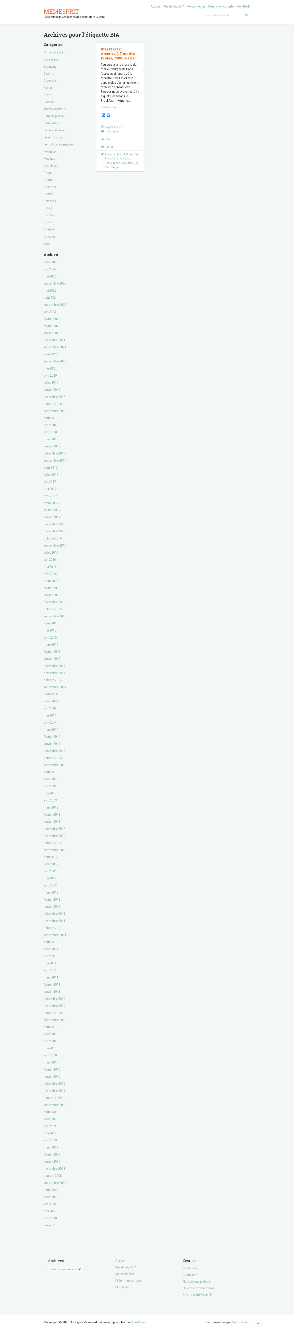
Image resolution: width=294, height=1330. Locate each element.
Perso (48, 172)
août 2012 (50, 857)
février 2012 (52, 899)
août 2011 (50, 942)
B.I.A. (129, 154)
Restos (48, 194)
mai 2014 (50, 715)
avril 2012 (50, 885)
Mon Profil (243, 6)
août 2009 (50, 1112)
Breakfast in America (117, 158)
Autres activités (54, 52)
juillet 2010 (51, 1034)
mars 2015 (51, 644)
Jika (107, 139)
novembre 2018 (54, 396)
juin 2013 (50, 786)
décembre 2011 (54, 913)
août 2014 (50, 694)
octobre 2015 (53, 609)
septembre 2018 (55, 411)
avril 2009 (50, 1140)
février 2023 (52, 319)
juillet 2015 (51, 623)
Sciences (50, 201)
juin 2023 (50, 312)
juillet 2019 (51, 382)
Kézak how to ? (173, 6)
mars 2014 (51, 729)
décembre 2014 (54, 666)
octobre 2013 (53, 758)
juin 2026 (50, 269)
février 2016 (52, 588)
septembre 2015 (55, 616)
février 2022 (52, 326)
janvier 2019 (52, 389)
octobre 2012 (53, 843)
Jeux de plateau (54, 116)
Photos (48, 180)
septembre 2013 (55, 765)
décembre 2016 (54, 524)
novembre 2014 (54, 673)
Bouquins (50, 66)
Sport (47, 222)
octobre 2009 (53, 1098)
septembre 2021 (55, 347)
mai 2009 (50, 1133)
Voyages (50, 236)
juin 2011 (50, 956)
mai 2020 (50, 368)
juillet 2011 (51, 949)
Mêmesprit (61, 11)
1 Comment (112, 131)
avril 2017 (50, 496)
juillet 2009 (51, 1119)
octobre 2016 (53, 538)
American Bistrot (115, 154)
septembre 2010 (55, 1020)
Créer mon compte (221, 6)
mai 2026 (50, 276)
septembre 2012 (55, 850)
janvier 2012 (52, 906)
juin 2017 (50, 481)
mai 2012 (50, 878)
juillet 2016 (51, 552)
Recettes (50, 187)
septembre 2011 (55, 935)
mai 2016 (50, 566)
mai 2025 (50, 290)
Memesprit (51, 151)
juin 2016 (50, 559)
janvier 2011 (52, 991)
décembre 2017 (54, 453)
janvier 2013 (52, 821)
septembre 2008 (55, 1183)
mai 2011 (50, 963)
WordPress (138, 1322)
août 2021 (50, 354)
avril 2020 (50, 375)
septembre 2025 (55, 283)
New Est (133, 163)
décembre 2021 (54, 340)
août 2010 (50, 1027)
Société (49, 215)
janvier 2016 (52, 595)
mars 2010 (51, 1062)
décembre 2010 (54, 998)
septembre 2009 (55, 1105)
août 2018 (50, 418)
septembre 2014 (55, 687)
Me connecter (196, 6)
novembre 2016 (54, 531)
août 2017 (50, 467)
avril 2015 (50, 637)
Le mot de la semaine (58, 144)
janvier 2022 (52, 333)
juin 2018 (50, 425)
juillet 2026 (51, 262)
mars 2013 (51, 807)
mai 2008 (50, 1211)
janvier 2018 (52, 446)
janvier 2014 (52, 743)
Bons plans (51, 59)
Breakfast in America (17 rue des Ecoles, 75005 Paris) (118, 53)
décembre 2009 (54, 1083)
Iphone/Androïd (54, 109)
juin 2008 (50, 1204)
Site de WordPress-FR (197, 1295)
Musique (49, 158)
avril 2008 (50, 1218)
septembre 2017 (55, 460)
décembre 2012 (54, 828)
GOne (47, 95)
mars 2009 (51, 1147)
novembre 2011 (54, 921)
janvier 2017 (52, 517)
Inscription (190, 1268)
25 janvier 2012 (114, 127)
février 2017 (52, 510)
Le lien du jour (53, 137)
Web (47, 243)
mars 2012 (51, 892)
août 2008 (50, 1190)
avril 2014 (50, 722)
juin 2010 (50, 1041)
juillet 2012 (51, 864)
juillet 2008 (51, 1197)
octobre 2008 (53, 1175)
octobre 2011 (53, 928)
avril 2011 (50, 970)
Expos (48, 87)
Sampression (241, 1322)
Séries (48, 208)
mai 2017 (50, 489)
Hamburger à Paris (116, 163)
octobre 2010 (53, 1013)
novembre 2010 (54, 1005)
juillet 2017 (51, 474)
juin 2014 (50, 708)
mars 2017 (51, 503)
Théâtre (49, 229)
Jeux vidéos (52, 123)
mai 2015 (50, 630)
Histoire (49, 102)
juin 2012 (50, 871)
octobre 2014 (53, 680)
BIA (136, 154)
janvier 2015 (52, 658)
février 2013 (52, 814)
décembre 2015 (54, 602)
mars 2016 (51, 581)
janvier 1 (49, 1225)
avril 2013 (50, 800)
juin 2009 (50, 1126)
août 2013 (50, 772)
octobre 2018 (53, 404)
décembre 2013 (54, 751)
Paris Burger (112, 167)
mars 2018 (51, 439)
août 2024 (50, 297)
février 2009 (52, 1154)
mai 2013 (50, 793)
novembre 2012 (54, 836)
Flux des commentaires (198, 1288)
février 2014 (52, 736)
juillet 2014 (51, 701)
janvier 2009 (52, 1161)
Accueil (156, 6)
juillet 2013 (51, 779)
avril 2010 (50, 1055)
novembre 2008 (54, 1168)
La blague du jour (55, 130)
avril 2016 (50, 574)
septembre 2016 (55, 545)
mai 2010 (50, 1048)
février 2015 (52, 651)
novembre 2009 (54, 1090)
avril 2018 (50, 432)
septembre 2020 (55, 361)
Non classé (51, 165)
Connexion (190, 1275)
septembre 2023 (55, 304)
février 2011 (52, 984)
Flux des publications (197, 1281)
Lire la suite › (109, 107)
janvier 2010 (52, 1076)
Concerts (50, 80)
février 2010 (52, 1069)
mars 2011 (51, 977)
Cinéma (49, 73)
